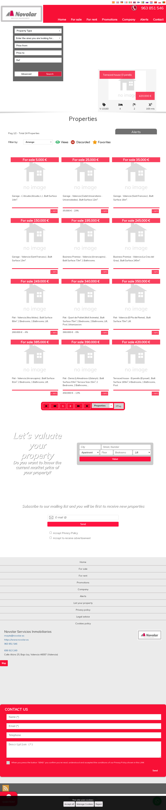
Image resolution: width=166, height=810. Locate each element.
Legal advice (83, 616)
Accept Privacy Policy (65, 532)
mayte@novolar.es (14, 635)
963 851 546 (10, 643)
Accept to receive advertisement (71, 537)
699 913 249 (10, 650)
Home (62, 19)
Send (83, 524)
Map (4, 663)
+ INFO (54, 211)
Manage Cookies (85, 804)
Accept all (69, 804)
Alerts (144, 19)
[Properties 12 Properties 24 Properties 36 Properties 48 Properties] (102, 405)
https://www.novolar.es (16, 639)
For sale (76, 19)
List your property (83, 603)
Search (49, 74)
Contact (158, 19)
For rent (92, 19)
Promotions (109, 19)
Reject (99, 804)
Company (128, 19)
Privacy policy (83, 609)
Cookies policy (83, 623)
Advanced (26, 74)
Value (115, 459)
